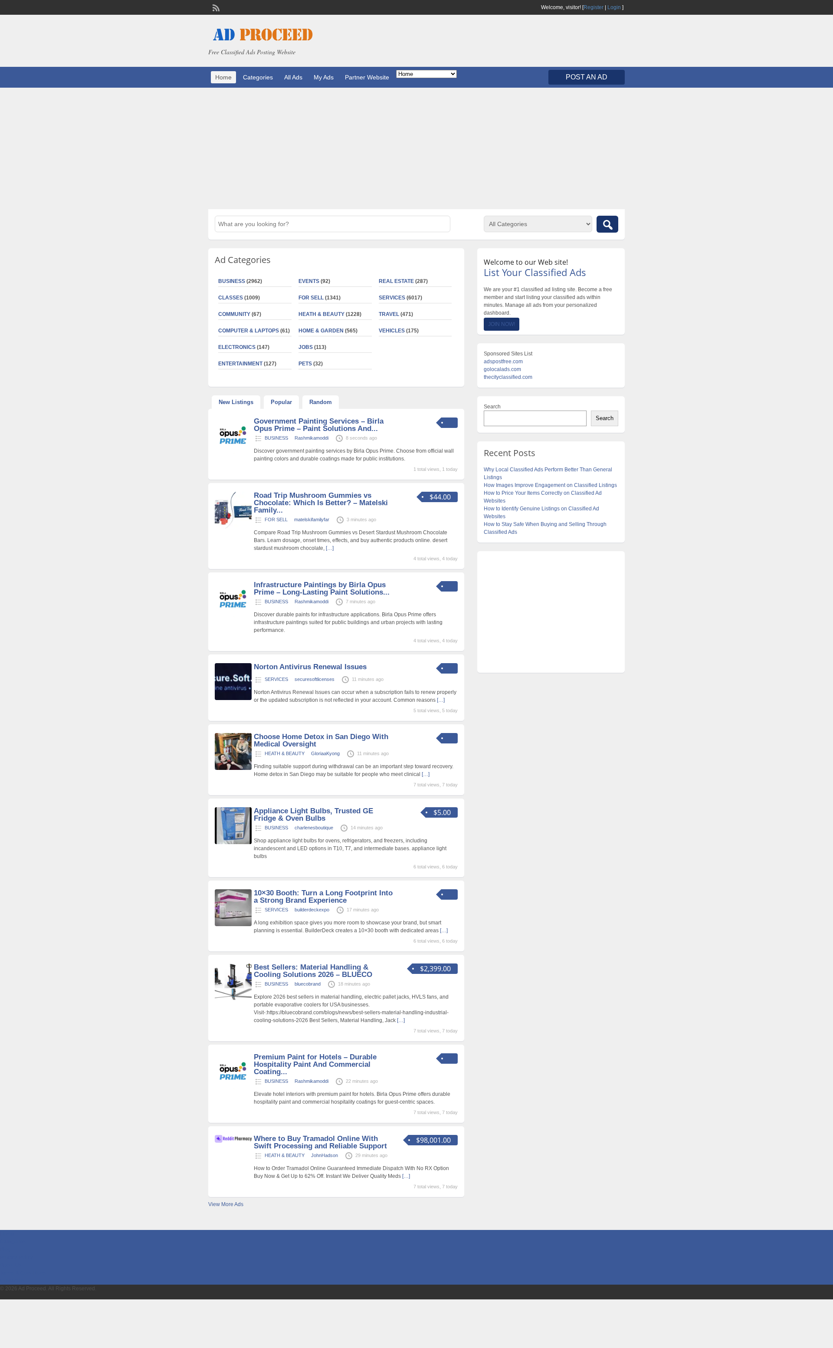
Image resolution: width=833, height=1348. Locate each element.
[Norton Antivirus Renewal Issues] (233, 698)
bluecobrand (308, 983)
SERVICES (392, 298)
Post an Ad (586, 77)
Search (492, 407)
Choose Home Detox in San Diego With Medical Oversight (321, 740)
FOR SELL (311, 298)
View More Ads (225, 1204)
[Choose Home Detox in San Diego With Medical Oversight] (233, 768)
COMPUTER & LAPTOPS (248, 331)
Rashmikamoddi (311, 438)
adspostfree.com (503, 361)
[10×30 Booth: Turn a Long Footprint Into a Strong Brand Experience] (233, 924)
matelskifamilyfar (311, 519)
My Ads (324, 77)
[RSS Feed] (215, 6)
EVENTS (308, 281)
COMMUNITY (234, 314)
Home (223, 77)
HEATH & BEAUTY (321, 314)
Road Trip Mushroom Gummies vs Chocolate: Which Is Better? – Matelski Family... (321, 502)
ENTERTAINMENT (240, 364)
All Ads (293, 77)
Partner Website (367, 77)
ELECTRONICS (237, 347)
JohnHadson (324, 1155)
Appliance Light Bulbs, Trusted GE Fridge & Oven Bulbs (313, 814)
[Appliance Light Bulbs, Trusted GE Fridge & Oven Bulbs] (233, 842)
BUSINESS (231, 281)
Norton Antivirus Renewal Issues (310, 667)
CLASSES (230, 298)
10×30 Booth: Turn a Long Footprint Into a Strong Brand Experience (323, 896)
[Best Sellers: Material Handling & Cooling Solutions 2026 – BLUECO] (233, 999)
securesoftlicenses (315, 679)
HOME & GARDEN (321, 331)
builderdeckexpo (312, 909)
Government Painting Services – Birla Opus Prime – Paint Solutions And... (319, 425)
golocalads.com (502, 369)
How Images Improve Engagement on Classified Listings (550, 485)
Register (593, 7)
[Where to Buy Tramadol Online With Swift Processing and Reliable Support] (233, 1141)
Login (614, 7)
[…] (330, 548)
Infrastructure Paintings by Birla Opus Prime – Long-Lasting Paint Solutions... (322, 588)
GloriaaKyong (325, 753)
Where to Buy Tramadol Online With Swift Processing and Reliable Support (320, 1142)
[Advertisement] (416, 148)
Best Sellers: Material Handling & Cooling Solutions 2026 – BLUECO (313, 971)
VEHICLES (392, 331)
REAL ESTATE (396, 281)
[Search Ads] (607, 224)
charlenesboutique (314, 827)
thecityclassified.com (508, 377)
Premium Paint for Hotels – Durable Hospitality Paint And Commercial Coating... (315, 1064)
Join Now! (501, 324)
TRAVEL (389, 314)
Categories (258, 77)
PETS (305, 364)
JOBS (305, 347)
